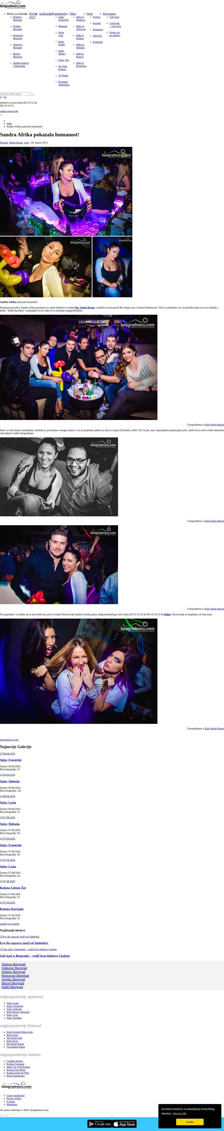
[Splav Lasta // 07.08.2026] (7, 860)
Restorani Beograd (18, 37)
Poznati (97, 23)
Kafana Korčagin (12, 909)
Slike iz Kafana (80, 37)
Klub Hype (12, 1041)
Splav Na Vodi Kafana (18, 1067)
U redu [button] (190, 1122)
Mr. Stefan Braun (85, 307)
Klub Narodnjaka (16, 1075)
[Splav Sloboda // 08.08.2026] (7, 775)
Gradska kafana (15, 1061)
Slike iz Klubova (80, 18)
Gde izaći (114, 17)
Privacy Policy (14, 1098)
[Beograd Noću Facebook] (2, 1117)
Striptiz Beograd (13, 979)
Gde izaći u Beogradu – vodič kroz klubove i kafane (35, 956)
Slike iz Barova (80, 55)
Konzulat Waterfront (63, 83)
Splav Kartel (61, 43)
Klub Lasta (12, 1035)
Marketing (12, 1104)
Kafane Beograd (17, 28)
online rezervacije (9, 111)
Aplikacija (45, 13)
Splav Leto (61, 34)
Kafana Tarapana (15, 1064)
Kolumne (98, 42)
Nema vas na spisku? (114, 34)
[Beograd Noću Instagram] (7, 1117)
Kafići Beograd (12, 987)
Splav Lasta (8, 802)
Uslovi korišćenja (16, 1095)
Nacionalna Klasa (16, 1046)
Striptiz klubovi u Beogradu (21, 64)
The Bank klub (14, 1038)
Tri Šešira (63, 75)
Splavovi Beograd (17, 46)
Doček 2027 (33, 15)
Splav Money (62, 52)
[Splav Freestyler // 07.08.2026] (7, 838)
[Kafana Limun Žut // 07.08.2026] (7, 881)
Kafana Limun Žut (13, 887)
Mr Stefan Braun (15, 1044)
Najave (96, 17)
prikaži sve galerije (9, 923)
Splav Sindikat (14, 1018)
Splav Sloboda (10, 781)
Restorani (98, 29)
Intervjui (97, 35)
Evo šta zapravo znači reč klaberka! (24, 943)
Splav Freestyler (63, 18)
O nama (11, 1101)
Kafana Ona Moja (16, 1070)
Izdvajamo (109, 13)
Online (167, 614)
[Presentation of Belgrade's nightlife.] (13, 7)
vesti (26, 142)
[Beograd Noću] (16, 1090)
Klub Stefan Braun (214, 424)
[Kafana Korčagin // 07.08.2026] (7, 902)
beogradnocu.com (9, 739)
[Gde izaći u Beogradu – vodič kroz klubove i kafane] (28, 949)
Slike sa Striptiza (80, 46)
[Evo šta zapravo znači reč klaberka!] (19, 936)
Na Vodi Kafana (62, 68)
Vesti (89, 13)
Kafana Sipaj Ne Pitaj (18, 1072)
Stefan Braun (16, 142)
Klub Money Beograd (18, 1012)
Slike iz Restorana (81, 64)
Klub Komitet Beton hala (20, 1032)
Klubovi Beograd (17, 18)
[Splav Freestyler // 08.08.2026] (7, 753)
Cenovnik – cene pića (115, 25)
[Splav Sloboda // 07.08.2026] (7, 817)
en (5, 97)
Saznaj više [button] (179, 1113)
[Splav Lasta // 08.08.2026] (7, 796)
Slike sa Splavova (81, 28)
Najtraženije (59, 13)
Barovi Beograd (17, 55)
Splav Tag (63, 60)
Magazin (62, 26)
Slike (73, 13)
